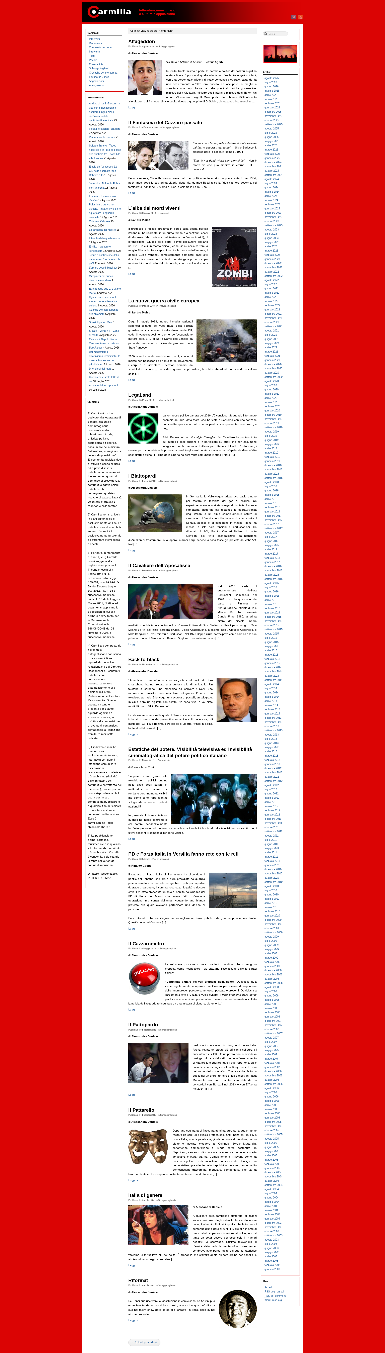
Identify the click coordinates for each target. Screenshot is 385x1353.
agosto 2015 (271, 633)
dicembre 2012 (273, 768)
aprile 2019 (270, 448)
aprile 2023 (270, 246)
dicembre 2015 (273, 616)
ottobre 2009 (271, 928)
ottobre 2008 (271, 978)
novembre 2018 (273, 469)
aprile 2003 (270, 1256)
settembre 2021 (273, 326)
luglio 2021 (270, 334)
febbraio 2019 (272, 456)
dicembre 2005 (273, 1121)
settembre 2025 (273, 124)
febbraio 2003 (272, 1264)
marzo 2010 (271, 907)
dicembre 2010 (273, 869)
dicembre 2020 (273, 364)
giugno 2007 (271, 1046)
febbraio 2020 (272, 406)
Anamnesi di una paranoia (104, 385)
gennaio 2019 (272, 461)
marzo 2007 (271, 1058)
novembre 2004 (273, 1176)
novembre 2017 (273, 519)
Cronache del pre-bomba (103, 72)
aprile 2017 (270, 549)
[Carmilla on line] (192, 12)
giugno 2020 (271, 389)
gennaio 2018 (272, 511)
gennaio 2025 (272, 158)
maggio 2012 (271, 797)
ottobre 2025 (271, 120)
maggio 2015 (271, 646)
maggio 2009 (271, 949)
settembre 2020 (273, 376)
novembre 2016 (273, 570)
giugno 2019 (271, 440)
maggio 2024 (271, 191)
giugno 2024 (271, 187)
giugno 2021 (271, 339)
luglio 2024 (270, 183)
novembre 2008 (273, 974)
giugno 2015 (271, 642)
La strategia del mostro (102, 229)
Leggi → (133, 107)
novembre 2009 (273, 924)
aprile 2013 (270, 751)
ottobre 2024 (271, 170)
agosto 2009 (271, 936)
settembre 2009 (273, 932)
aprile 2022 (270, 296)
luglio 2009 (270, 940)
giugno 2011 (271, 844)
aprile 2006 (270, 1104)
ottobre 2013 (271, 726)
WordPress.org (273, 1299)
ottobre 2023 (271, 221)
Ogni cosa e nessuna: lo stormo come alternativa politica (103, 301)
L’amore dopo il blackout (103, 267)
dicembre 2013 (273, 717)
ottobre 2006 (271, 1079)
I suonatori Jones (99, 76)
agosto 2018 (271, 482)
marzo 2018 (271, 503)
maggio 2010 (271, 898)
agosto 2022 (271, 280)
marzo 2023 (271, 250)
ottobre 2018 (271, 473)
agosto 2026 (271, 78)
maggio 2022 (271, 292)
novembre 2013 (273, 721)
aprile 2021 (270, 347)
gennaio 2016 (272, 612)
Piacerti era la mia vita (102, 137)
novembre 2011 (273, 823)
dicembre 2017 (273, 515)
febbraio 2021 (272, 355)
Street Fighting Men (100, 322)
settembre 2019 (273, 427)
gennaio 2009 (272, 966)
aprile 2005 (270, 1155)
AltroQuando (96, 85)
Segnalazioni (96, 81)
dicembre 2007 (273, 1020)
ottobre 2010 (271, 877)
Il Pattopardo (143, 1024)
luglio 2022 (270, 284)
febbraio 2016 (272, 608)
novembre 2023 (273, 216)
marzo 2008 (271, 1008)
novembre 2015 (273, 620)
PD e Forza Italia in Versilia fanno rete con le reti (183, 854)
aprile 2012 (270, 801)
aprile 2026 (270, 94)
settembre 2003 (273, 1235)
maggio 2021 (271, 343)
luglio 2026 (270, 82)
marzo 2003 (271, 1260)
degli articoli (274, 1291)
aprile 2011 (270, 852)
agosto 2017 (271, 532)
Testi (92, 55)
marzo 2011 (271, 856)
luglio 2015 (270, 637)
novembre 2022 (273, 267)
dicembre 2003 (273, 1222)
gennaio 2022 (272, 309)
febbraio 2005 (272, 1163)
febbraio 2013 (272, 759)
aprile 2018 (270, 498)
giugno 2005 (271, 1147)
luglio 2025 (270, 132)
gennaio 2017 (272, 562)
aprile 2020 (270, 397)
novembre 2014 (273, 671)
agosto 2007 (271, 1037)
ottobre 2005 (271, 1130)
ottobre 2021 (271, 322)
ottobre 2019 (271, 423)
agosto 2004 (271, 1189)
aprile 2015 (270, 650)
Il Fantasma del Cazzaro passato (165, 122)
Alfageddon (141, 41)
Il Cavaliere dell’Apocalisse (159, 565)
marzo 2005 (271, 1159)
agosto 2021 (271, 330)
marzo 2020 (271, 402)
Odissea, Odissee (99, 221)
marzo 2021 (271, 351)
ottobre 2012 (271, 776)
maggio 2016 (271, 595)
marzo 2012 (271, 806)
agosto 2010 (271, 886)
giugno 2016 (271, 591)
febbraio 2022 (272, 305)
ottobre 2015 (271, 625)
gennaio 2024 (272, 208)
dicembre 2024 (273, 162)
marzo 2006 (271, 1109)
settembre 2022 (273, 275)
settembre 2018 (273, 477)
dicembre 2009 (273, 919)
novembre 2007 (273, 1025)
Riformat (138, 1280)
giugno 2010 (271, 894)
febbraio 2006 (272, 1113)
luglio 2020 (270, 385)
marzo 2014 (271, 705)
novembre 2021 (273, 317)
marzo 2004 (271, 1210)
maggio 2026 (271, 90)
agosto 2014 (271, 684)
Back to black (143, 659)
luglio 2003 (270, 1243)
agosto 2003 (271, 1239)
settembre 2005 (273, 1134)
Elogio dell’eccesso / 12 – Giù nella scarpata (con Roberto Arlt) (104, 171)
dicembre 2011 (272, 818)
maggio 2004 (271, 1201)
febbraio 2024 (272, 204)
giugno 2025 (271, 136)
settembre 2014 (273, 679)
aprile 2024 (270, 195)
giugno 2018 (271, 490)
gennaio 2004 (272, 1218)
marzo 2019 (271, 452)
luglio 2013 (270, 738)
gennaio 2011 (272, 865)
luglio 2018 (270, 486)
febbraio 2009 (272, 961)
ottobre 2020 (271, 372)
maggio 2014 (271, 696)
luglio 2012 (270, 789)
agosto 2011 (271, 835)
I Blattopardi (142, 476)
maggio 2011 (271, 848)
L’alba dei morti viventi (154, 208)
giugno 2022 (271, 288)
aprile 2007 (270, 1054)
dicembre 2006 (273, 1071)
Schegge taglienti (166, 46)
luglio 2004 (270, 1193)
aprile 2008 (270, 1003)
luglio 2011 (270, 839)
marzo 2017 (271, 553)
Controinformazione (100, 47)
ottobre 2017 (271, 524)
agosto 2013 (271, 734)
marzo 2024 (271, 200)
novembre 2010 (273, 873)
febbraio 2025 (272, 153)
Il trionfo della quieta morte (104, 238)
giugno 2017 (271, 541)
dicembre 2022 (273, 263)
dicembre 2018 (273, 465)
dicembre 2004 (273, 1172)
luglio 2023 (270, 233)
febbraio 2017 (272, 557)
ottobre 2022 (271, 271)
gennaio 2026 (272, 107)
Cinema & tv (96, 64)
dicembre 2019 (273, 414)
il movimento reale (167, 305)
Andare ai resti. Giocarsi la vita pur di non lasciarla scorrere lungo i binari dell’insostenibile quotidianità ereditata (104, 112)
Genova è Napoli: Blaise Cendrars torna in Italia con (104, 343)
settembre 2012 (273, 780)
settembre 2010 (273, 881)
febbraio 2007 (272, 1062)
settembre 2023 (273, 225)
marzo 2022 (271, 301)
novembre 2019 (273, 418)
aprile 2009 (270, 953)
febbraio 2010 (272, 911)
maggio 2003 (271, 1252)
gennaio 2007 (272, 1067)
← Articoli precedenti (144, 1342)
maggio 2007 (271, 1050)
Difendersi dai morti (100, 368)
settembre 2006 (273, 1083)
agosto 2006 (271, 1088)
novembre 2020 (273, 368)
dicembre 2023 (273, 212)
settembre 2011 (273, 831)
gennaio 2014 (272, 713)
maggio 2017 (271, 545)
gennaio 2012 (272, 814)
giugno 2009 (271, 945)
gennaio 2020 (272, 410)
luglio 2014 (270, 688)
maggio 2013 (271, 747)
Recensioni (163, 760)
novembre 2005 (273, 1126)
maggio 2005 (271, 1151)
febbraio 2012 (272, 810)
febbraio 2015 (272, 658)
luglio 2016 (270, 587)
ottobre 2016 (271, 574)
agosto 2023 (271, 229)
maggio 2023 (271, 242)
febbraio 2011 (272, 860)
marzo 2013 (271, 755)
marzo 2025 (271, 149)
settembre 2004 (273, 1184)
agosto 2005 (271, 1138)
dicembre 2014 (273, 667)
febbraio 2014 (272, 709)
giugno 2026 (271, 86)
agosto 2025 (271, 128)
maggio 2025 (271, 141)
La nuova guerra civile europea (163, 300)
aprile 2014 (270, 700)
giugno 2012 (271, 793)
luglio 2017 (270, 536)
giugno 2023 (271, 237)
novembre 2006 (273, 1075)
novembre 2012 (273, 772)
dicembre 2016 (273, 566)
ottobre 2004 (271, 1180)
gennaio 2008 (272, 1016)
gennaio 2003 (272, 1269)
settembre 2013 (273, 730)
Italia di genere (145, 1195)
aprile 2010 (270, 902)
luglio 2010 (270, 890)
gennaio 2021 (272, 360)
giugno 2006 (271, 1096)
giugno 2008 (271, 995)
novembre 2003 (273, 1227)
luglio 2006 (270, 1092)
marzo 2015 (271, 654)
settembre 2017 (273, 528)
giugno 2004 (271, 1197)
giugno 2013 (271, 743)
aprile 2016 (270, 599)
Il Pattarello (141, 1110)
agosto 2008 (271, 987)
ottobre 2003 (271, 1231)
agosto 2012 (271, 785)
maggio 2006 (271, 1100)
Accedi (268, 1287)
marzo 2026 (271, 99)
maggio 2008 (271, 999)
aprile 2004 (270, 1205)
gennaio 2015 (272, 663)
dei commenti (275, 1295)
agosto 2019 (271, 431)
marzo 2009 (271, 957)
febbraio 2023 (272, 254)
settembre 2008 (273, 982)
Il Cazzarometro (146, 943)
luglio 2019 (270, 435)
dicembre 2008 (273, 970)
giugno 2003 (271, 1248)
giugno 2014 (271, 692)
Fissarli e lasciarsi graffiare (104, 128)
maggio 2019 (271, 444)
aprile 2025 (270, 145)
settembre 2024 (273, 174)
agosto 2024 (271, 179)
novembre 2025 (273, 115)
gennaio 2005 (272, 1168)
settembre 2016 (273, 578)
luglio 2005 (270, 1142)
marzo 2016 (271, 604)
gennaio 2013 (272, 764)
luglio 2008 (270, 991)
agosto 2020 (271, 381)
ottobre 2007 (271, 1029)
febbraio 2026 (272, 103)
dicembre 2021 (273, 313)
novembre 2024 (273, 166)
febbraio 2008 (272, 1012)
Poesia (93, 60)
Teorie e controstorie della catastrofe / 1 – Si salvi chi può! (104, 259)
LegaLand (139, 395)
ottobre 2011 (271, 827)
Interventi (164, 212)
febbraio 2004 (272, 1214)
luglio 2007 (270, 1041)
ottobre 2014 (271, 675)
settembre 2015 (273, 629)
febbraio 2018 (272, 507)
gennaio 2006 (272, 1117)
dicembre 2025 (273, 111)
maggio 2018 (271, 494)
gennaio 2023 (272, 259)
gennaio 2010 (272, 915)
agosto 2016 (271, 583)
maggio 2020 (271, 393)
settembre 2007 (273, 1033)
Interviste (94, 51)
